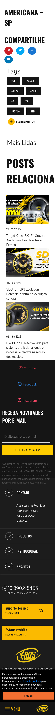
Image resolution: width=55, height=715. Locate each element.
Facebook (30, 384)
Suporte (21, 520)
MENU (15, 708)
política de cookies (30, 681)
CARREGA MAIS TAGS (25, 122)
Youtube (30, 368)
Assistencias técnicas (31, 505)
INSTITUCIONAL (27, 551)
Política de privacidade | (20, 669)
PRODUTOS (24, 536)
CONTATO (23, 492)
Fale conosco (25, 515)
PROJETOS (23, 566)
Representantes (27, 510)
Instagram (30, 400)
